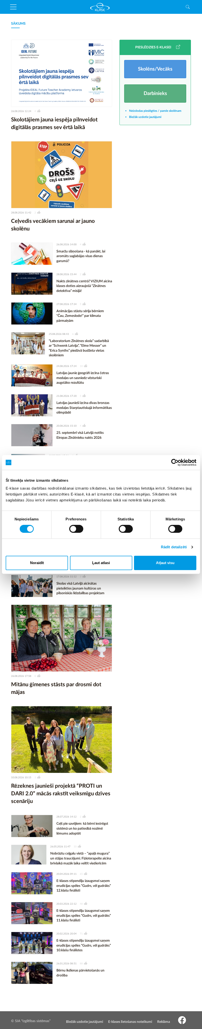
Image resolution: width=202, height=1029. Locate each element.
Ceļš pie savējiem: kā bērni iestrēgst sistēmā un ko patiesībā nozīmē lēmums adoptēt (82, 828)
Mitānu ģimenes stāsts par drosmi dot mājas (56, 688)
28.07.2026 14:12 (66, 817)
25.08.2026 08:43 (59, 334)
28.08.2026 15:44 (66, 274)
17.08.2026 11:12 (66, 576)
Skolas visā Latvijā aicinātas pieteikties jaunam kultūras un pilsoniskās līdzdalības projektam (80, 588)
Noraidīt (37, 563)
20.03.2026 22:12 (66, 904)
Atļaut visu (165, 563)
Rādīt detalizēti (174, 547)
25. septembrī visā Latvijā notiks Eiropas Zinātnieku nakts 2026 (80, 435)
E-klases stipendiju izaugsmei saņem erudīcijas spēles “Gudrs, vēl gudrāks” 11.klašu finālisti (83, 915)
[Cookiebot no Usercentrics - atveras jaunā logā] (174, 462)
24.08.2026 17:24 (66, 366)
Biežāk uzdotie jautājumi (145, 116)
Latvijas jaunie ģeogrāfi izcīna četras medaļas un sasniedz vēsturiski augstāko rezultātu (82, 377)
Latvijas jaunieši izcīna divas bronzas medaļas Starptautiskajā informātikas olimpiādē (84, 407)
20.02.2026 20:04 (66, 934)
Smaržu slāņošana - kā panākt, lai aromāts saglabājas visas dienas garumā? (80, 256)
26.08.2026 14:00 (66, 244)
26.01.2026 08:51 (66, 963)
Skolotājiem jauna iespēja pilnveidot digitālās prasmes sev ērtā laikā (54, 123)
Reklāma (163, 1022)
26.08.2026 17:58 (21, 676)
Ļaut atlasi (101, 563)
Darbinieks (155, 93)
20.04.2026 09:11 (66, 874)
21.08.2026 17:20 (66, 396)
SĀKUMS (18, 23)
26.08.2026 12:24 (21, 111)
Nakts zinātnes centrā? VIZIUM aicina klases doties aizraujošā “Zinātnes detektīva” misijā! (84, 286)
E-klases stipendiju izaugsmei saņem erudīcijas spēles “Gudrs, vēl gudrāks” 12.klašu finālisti (83, 885)
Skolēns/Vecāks (155, 69)
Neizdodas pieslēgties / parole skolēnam (155, 110)
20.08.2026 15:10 (66, 426)
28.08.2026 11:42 (21, 212)
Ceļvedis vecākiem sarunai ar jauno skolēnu (53, 224)
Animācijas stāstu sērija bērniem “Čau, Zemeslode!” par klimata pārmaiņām (80, 316)
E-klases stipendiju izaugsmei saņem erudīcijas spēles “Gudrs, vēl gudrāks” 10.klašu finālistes (83, 945)
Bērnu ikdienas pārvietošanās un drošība (80, 973)
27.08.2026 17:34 (66, 304)
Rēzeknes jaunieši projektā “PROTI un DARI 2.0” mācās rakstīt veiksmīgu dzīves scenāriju (60, 793)
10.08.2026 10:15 (21, 777)
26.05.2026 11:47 (60, 846)
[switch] (76, 529)
